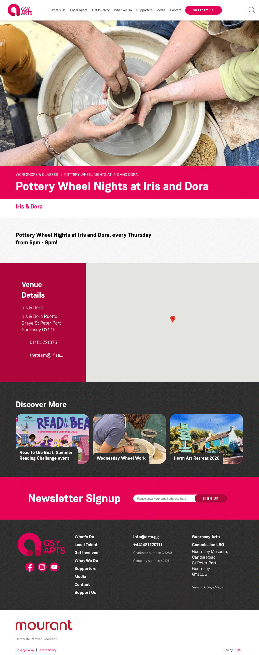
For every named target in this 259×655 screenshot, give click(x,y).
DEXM (237, 650)
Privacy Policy (25, 650)
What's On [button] (58, 10)
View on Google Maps (207, 587)
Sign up (211, 498)
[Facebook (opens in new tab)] (29, 567)
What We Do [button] (123, 10)
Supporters (144, 10)
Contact (175, 10)
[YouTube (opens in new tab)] (53, 567)
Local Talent (86, 544)
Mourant (50, 639)
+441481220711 (147, 544)
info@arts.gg (146, 536)
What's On (84, 536)
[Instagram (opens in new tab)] (41, 567)
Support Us (203, 10)
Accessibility (48, 650)
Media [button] (160, 10)
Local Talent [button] (78, 10)
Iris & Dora (29, 206)
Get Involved (101, 10)
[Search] (252, 10)
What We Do (86, 560)
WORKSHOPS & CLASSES (37, 174)
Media (80, 576)
